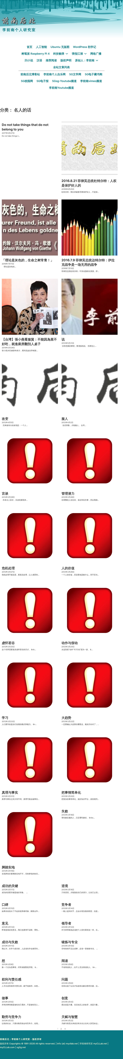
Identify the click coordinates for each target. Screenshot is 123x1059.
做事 (5, 998)
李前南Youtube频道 (61, 87)
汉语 (39, 60)
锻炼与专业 (70, 942)
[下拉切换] (66, 53)
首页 (29, 46)
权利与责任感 (11, 979)
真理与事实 (10, 792)
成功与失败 (10, 942)
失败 (65, 811)
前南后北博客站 (30, 74)
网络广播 (95, 53)
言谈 (5, 493)
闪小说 (29, 60)
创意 (65, 998)
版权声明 (65, 60)
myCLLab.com (7, 1047)
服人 (65, 419)
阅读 (65, 961)
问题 (65, 979)
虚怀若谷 (8, 643)
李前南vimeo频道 (91, 81)
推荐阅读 (51, 60)
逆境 (65, 886)
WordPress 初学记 (84, 46)
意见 (5, 923)
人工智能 (41, 46)
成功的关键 (10, 886)
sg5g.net (21, 1047)
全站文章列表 (61, 67)
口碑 (5, 905)
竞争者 (66, 905)
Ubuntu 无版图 (60, 46)
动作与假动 (70, 643)
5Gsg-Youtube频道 (64, 81)
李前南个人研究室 (19, 30)
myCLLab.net (100, 1043)
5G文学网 (75, 74)
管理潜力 (68, 493)
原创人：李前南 (84, 60)
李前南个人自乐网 (54, 74)
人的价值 (68, 568)
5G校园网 (27, 81)
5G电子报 (43, 81)
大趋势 (66, 718)
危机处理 (8, 568)
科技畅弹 (58, 53)
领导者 (66, 923)
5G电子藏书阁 (93, 74)
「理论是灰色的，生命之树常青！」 (28, 260)
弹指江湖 (77, 53)
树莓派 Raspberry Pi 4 (36, 53)
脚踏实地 (8, 867)
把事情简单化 (71, 792)
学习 (5, 718)
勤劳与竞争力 (11, 1017)
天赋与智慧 (70, 1017)
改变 (5, 419)
